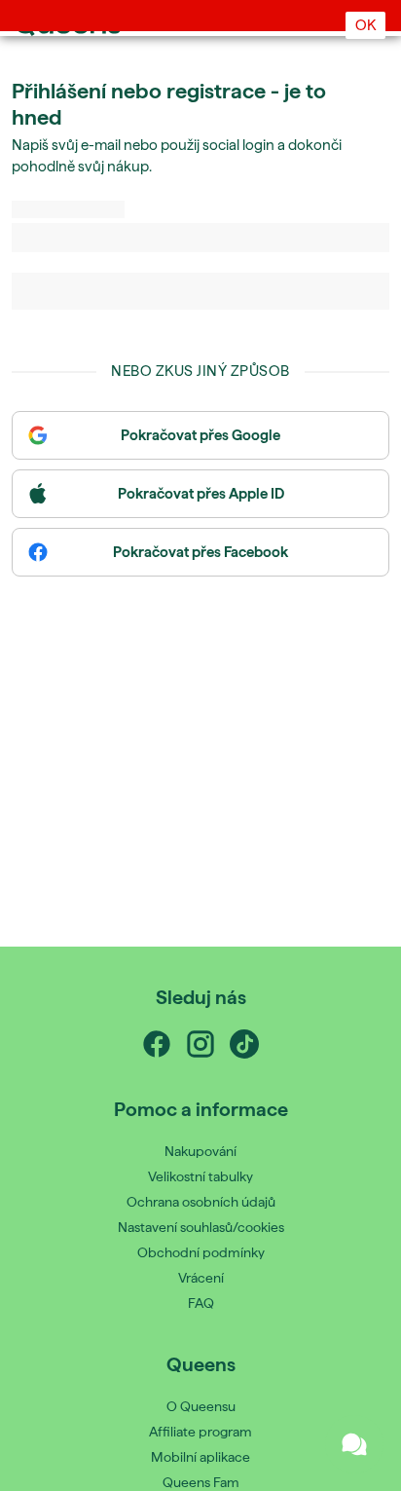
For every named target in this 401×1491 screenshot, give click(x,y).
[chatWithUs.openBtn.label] (354, 1444)
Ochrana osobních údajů (201, 1202)
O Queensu (201, 1406)
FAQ (201, 1303)
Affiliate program (200, 1431)
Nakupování (200, 1151)
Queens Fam (201, 1482)
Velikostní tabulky (200, 1176)
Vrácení (201, 1278)
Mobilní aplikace (200, 1457)
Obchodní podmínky (201, 1252)
